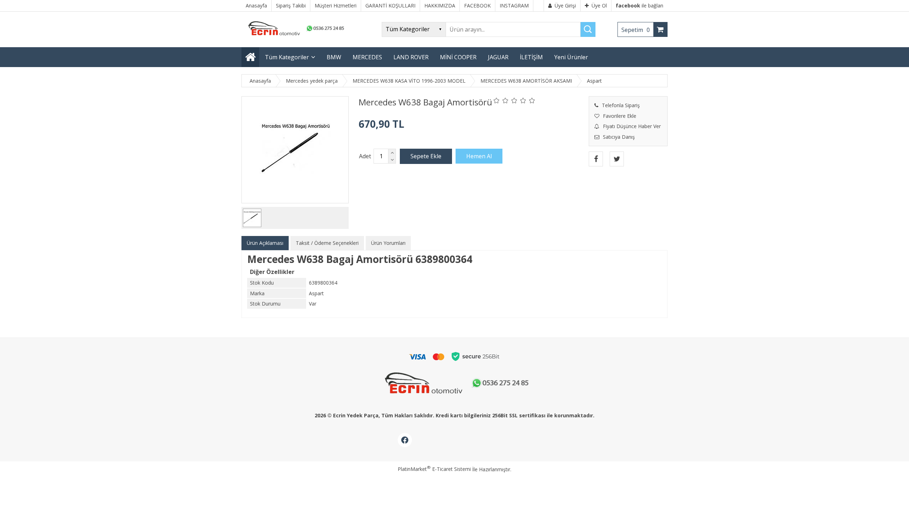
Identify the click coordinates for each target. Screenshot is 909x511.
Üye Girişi (565, 5)
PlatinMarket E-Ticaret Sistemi (434, 469)
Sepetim (635, 30)
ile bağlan (639, 5)
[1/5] (496, 100)
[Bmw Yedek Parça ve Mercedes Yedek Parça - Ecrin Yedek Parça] (294, 35)
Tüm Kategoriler (287, 57)
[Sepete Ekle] (426, 156)
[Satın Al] (479, 156)
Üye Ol (599, 5)
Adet (365, 156)
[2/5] (501, 100)
